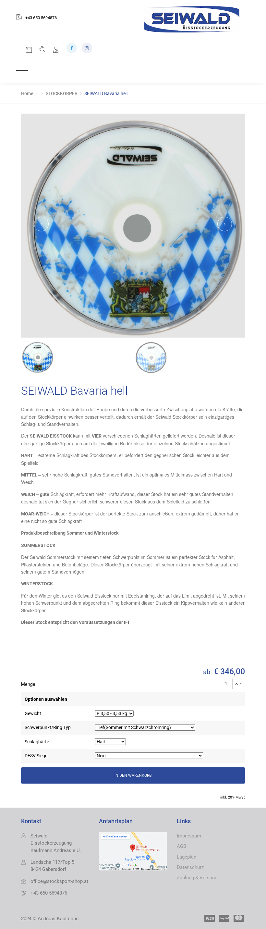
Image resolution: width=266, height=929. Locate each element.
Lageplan (186, 857)
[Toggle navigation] (20, 74)
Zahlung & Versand (197, 878)
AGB (181, 846)
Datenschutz (190, 867)
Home (27, 93)
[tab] (133, 684)
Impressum (189, 836)
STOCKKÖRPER (62, 93)
